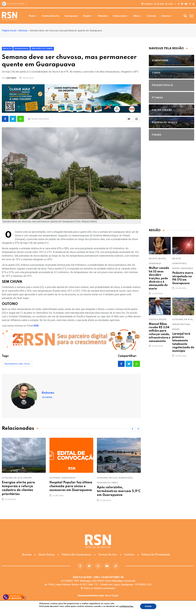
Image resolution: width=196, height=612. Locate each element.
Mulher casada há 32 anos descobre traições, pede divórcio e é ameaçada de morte (159, 278)
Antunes (11, 78)
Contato (129, 554)
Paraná (27, 478)
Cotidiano (7, 478)
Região (86, 16)
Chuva (27, 363)
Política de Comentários (76, 554)
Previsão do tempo (107, 483)
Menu (137, 16)
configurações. (126, 606)
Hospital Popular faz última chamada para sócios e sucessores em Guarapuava (70, 486)
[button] (132, 428)
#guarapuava (10, 363)
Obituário (103, 16)
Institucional (119, 16)
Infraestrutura (181, 324)
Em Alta (18, 478)
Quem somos (46, 554)
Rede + (33, 16)
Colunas (165, 16)
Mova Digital (98, 595)
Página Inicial (9, 30)
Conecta (151, 16)
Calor (20, 363)
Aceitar (148, 606)
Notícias (23, 30)
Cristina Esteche (50, 16)
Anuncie (26, 554)
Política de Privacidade (155, 554)
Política (153, 319)
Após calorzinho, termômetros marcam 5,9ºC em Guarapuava (119, 491)
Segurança (155, 263)
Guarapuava (71, 16)
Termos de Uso (107, 554)
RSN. (36, 325)
